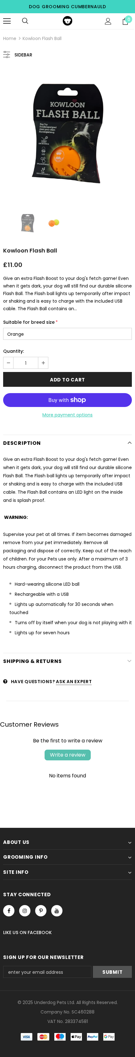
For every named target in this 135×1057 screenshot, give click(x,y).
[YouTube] (56, 910)
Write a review (67, 754)
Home (9, 38)
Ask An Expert (74, 681)
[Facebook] (8, 910)
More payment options (67, 415)
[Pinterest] (40, 910)
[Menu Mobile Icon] (7, 21)
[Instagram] (24, 910)
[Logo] (67, 21)
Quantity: (13, 351)
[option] (67, 133)
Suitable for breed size (30, 322)
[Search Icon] (25, 21)
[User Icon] (108, 21)
